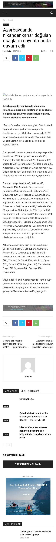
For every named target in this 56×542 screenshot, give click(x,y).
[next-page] (9, 445)
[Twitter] (22, 58)
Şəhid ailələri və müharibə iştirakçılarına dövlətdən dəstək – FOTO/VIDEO (33, 416)
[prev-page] (5, 445)
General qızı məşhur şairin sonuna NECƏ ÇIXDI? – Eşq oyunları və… (15, 343)
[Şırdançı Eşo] (10, 402)
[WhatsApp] (36, 58)
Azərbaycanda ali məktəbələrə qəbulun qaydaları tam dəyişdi (42, 343)
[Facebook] (15, 58)
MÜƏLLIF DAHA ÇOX (30, 391)
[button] (5, 13)
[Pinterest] (29, 58)
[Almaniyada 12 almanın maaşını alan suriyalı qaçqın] (10, 535)
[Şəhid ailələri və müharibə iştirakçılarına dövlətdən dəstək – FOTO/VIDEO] (10, 416)
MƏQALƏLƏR (11, 391)
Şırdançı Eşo (26, 398)
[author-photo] (28, 372)
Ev (4, 20)
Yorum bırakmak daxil (28, 464)
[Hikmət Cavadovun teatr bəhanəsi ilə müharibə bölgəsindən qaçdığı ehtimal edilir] (10, 431)
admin (8, 51)
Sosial (10, 20)
